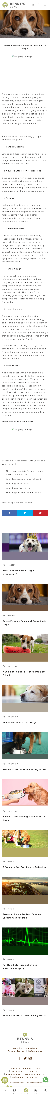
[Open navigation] (45, 5)
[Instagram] (30, 1058)
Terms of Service (16, 1051)
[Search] (33, 5)
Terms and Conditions (20, 1068)
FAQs (37, 1068)
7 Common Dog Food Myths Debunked (25, 867)
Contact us (33, 1071)
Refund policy (35, 1051)
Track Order (17, 1071)
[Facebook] (19, 1058)
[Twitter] (25, 1058)
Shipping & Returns (34, 1074)
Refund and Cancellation (25, 1077)
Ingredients (31, 1048)
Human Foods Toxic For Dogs (19, 722)
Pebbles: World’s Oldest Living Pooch (24, 1015)
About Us (17, 1048)
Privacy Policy (13, 1074)
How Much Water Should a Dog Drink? (24, 769)
